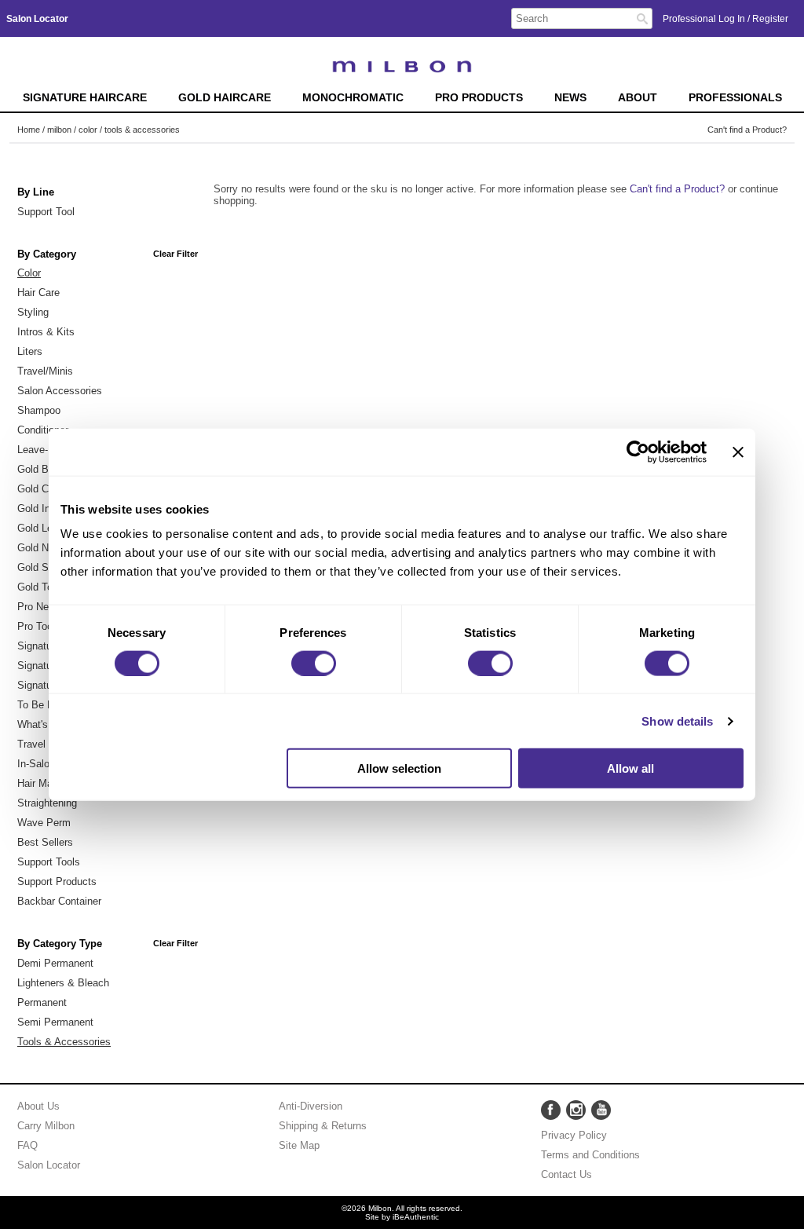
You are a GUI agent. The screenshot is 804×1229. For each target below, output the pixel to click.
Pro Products (479, 98)
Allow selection (399, 768)
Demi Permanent (55, 963)
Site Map (299, 1145)
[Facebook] (551, 1110)
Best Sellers (45, 842)
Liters (29, 351)
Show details (677, 720)
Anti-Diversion (310, 1106)
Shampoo (38, 410)
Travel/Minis (45, 371)
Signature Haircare (85, 98)
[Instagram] (576, 1110)
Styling (33, 312)
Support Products (57, 881)
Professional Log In (705, 18)
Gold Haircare (224, 98)
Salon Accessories (59, 391)
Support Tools (48, 862)
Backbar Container (59, 901)
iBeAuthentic (416, 1217)
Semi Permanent (55, 1022)
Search (642, 18)
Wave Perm (44, 822)
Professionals (735, 98)
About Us (38, 1106)
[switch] (313, 662)
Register (770, 18)
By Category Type (59, 943)
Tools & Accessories (64, 1042)
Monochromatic (353, 98)
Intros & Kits (46, 332)
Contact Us (566, 1174)
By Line (35, 192)
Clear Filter (175, 253)
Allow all (630, 768)
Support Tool (46, 212)
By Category (46, 254)
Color (29, 273)
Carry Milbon (46, 1126)
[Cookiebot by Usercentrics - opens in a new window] (638, 451)
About (637, 98)
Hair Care (38, 292)
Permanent (42, 1002)
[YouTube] (601, 1110)
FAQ (27, 1145)
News (570, 98)
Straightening (47, 803)
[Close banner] (738, 451)
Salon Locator (48, 1165)
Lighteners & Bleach (63, 983)
